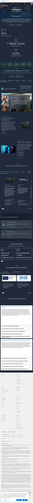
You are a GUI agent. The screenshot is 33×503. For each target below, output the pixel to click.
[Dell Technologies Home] (6, 1)
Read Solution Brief (22, 91)
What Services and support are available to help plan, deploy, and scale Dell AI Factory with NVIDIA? (16, 340)
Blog (17, 417)
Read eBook (27, 90)
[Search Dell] (27, 1)
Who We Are (17, 399)
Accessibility (3, 438)
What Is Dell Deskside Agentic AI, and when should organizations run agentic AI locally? (14, 358)
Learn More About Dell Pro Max (23, 204)
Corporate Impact (18, 410)
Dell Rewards (18, 419)
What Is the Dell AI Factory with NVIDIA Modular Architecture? (10, 326)
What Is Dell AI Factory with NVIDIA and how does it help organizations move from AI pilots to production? (15, 307)
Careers (17, 401)
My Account (17, 376)
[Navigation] (1, 1)
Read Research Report (19, 76)
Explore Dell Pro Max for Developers (21, 201)
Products (3, 401)
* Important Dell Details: (4, 443)
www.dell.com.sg (13, 472)
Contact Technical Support (5, 390)
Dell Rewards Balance (19, 383)
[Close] (27, 493)
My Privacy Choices (4, 436)
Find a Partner (3, 417)
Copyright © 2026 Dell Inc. (5, 434)
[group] (10, 192)
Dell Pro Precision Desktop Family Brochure (9, 200)
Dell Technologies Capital (19, 403)
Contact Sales (9, 236)
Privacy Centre (18, 424)
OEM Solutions (3, 419)
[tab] (3, 80)
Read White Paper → (20, 157)
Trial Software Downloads (19, 428)
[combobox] (19, 1)
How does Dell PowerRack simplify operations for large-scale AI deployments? (13, 366)
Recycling (17, 408)
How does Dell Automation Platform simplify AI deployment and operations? (12, 363)
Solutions (3, 403)
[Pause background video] (32, 3)
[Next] (30, 209)
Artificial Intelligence (4, 399)
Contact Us (17, 390)
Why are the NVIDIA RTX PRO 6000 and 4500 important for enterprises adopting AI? (13, 331)
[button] (30, 1)
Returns (3, 392)
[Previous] (28, 209)
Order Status (18, 378)
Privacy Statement (19, 434)
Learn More (3, 133)
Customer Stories (18, 412)
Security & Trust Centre (19, 426)
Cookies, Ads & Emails (14, 436)
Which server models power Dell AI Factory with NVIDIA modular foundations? (13, 328)
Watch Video (11, 76)
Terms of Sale (13, 434)
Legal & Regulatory (21, 436)
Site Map (3, 376)
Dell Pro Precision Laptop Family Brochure (9, 204)
